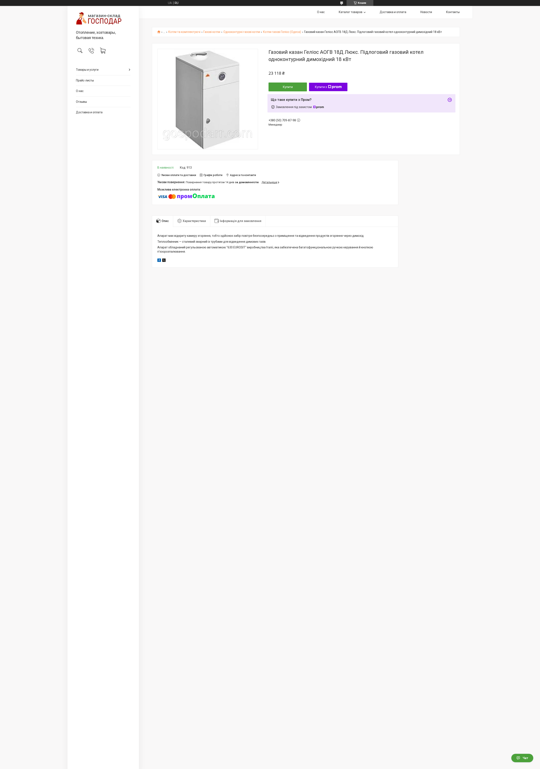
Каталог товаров (350, 12)
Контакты (453, 12)
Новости (426, 12)
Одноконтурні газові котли (241, 32)
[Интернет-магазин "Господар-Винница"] (103, 18)
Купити (288, 87)
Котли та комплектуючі (184, 32)
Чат (525, 758)
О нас (80, 91)
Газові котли (211, 32)
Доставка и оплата (89, 112)
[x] (164, 261)
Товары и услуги (87, 69)
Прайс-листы (85, 80)
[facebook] (159, 261)
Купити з (321, 87)
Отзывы (81, 101)
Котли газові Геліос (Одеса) (282, 32)
